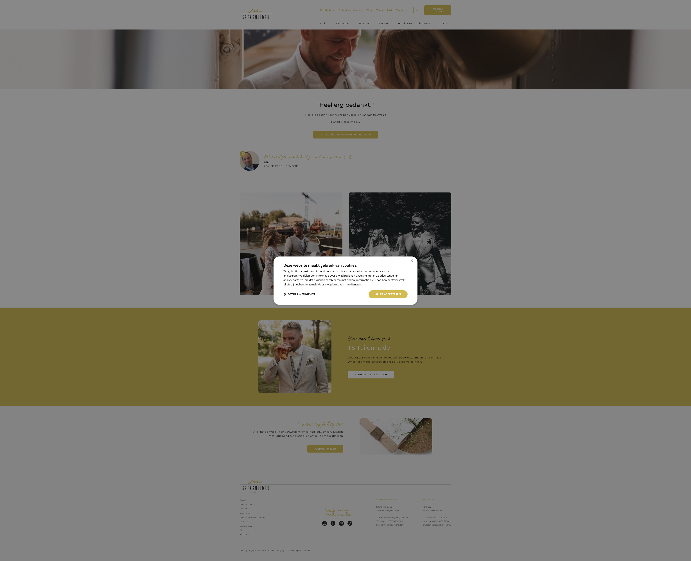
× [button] (411, 260)
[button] (299, 294)
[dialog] (345, 280)
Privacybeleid (370, 284)
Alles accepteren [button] (388, 294)
